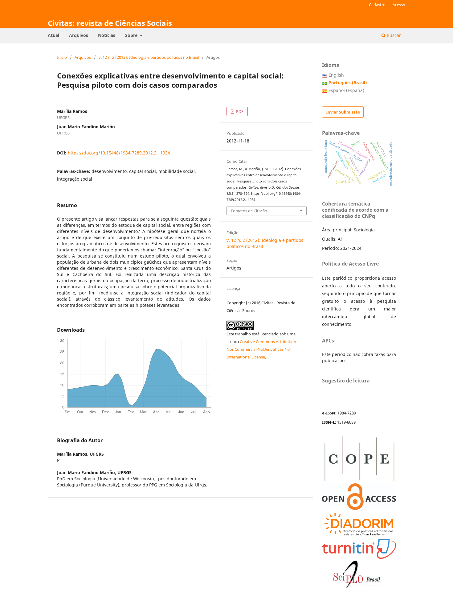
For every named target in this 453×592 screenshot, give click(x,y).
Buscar (393, 35)
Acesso (399, 4)
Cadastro (377, 4)
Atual (53, 35)
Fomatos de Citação (249, 211)
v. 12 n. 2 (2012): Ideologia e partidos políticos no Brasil (149, 57)
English (336, 75)
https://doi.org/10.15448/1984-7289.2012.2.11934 (119, 153)
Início (62, 57)
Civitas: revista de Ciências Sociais (110, 23)
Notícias (106, 35)
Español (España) (346, 90)
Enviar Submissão (342, 112)
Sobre (132, 35)
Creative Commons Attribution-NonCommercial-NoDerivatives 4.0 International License (261, 349)
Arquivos (78, 35)
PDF (239, 111)
